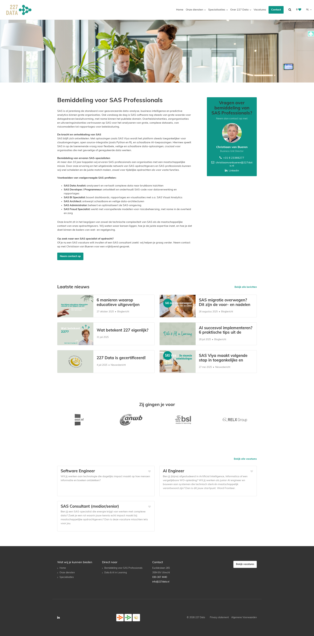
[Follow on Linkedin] (58, 617)
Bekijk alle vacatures (245, 459)
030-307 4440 (159, 577)
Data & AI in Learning (115, 572)
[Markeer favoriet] (149, 471)
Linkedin (233, 170)
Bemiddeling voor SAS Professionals (123, 568)
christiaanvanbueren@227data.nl (234, 164)
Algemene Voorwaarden (244, 617)
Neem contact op (70, 256)
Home (179, 10)
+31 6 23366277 (233, 158)
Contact (276, 10)
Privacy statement (219, 617)
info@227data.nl (160, 582)
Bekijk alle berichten (246, 287)
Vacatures (260, 10)
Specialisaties (216, 10)
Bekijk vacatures (245, 564)
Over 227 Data (239, 10)
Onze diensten (194, 10)
